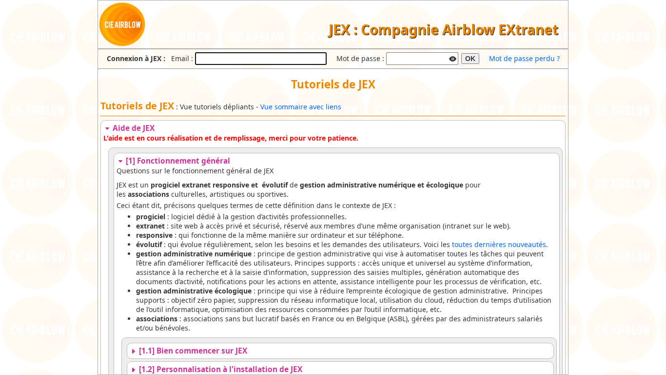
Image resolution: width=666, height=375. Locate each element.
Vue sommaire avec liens (300, 106)
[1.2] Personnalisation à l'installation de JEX (219, 369)
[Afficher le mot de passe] (453, 57)
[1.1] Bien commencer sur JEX (192, 351)
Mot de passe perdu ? (524, 58)
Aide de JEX (133, 128)
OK (470, 58)
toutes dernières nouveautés (499, 244)
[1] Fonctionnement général (177, 161)
